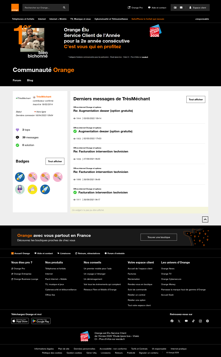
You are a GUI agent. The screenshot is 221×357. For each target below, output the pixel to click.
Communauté (43, 69)
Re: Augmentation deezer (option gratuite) (103, 110)
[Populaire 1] (20, 189)
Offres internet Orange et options (87, 107)
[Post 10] (45, 177)
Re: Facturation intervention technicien (100, 151)
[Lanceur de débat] (32, 189)
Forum (17, 80)
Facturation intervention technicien (103, 192)
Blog (30, 80)
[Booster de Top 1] (45, 189)
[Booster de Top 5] (20, 177)
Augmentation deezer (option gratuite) (105, 131)
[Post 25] (32, 177)
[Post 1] (58, 177)
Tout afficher (55, 161)
